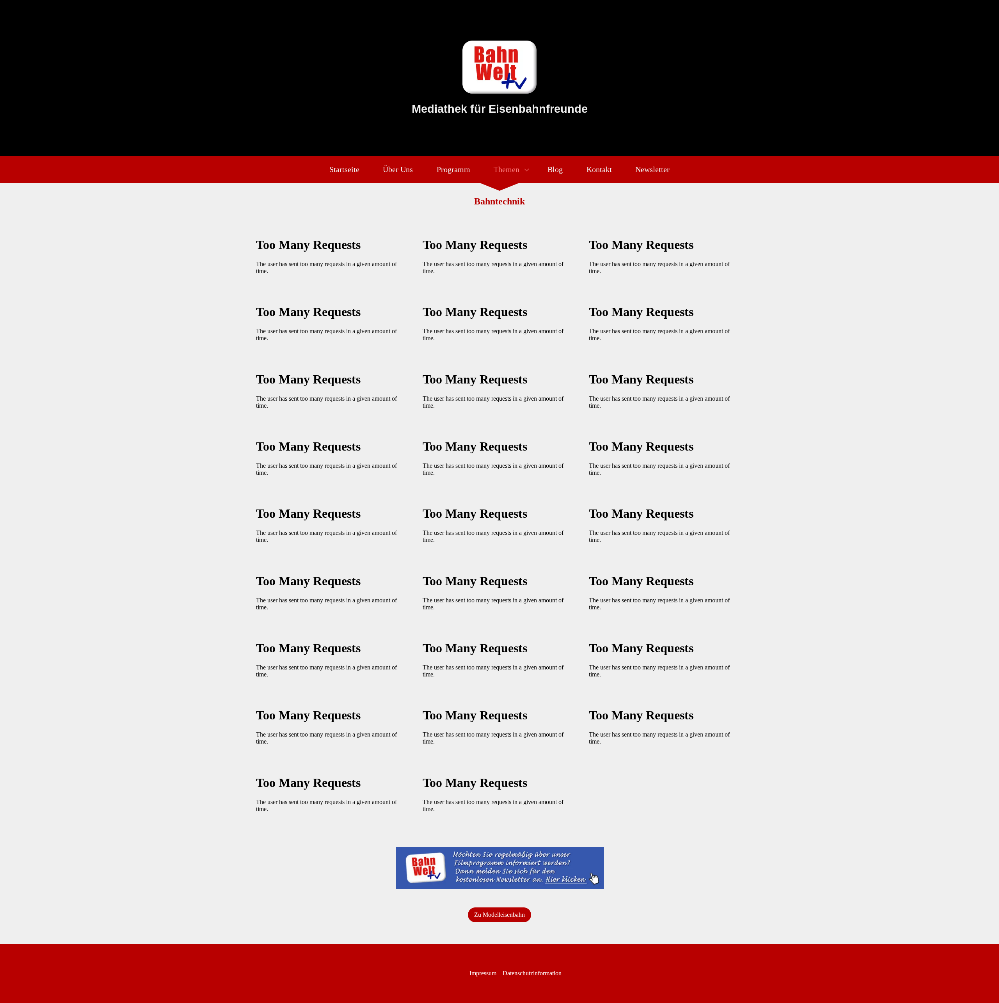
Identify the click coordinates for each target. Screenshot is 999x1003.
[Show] (526, 170)
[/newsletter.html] (500, 868)
